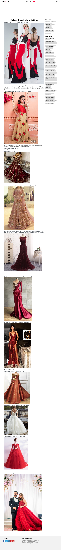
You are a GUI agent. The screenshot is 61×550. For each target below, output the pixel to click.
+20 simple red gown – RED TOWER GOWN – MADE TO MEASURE (16, 22)
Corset (53, 24)
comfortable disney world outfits (50, 43)
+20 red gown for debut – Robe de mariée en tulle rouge (14, 436)
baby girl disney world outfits (50, 41)
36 (20, 533)
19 (28, 532)
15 (23, 532)
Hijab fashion (48, 87)
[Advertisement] (30, 10)
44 (31, 533)
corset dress (48, 45)
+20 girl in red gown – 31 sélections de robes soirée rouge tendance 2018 (18, 322)
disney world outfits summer (50, 70)
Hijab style (48, 90)
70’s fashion (48, 21)
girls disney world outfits (50, 84)
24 (35, 532)
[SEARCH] (58, 2)
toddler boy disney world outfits (51, 100)
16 (24, 532)
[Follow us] (56, 2)
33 (16, 533)
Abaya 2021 (52, 38)
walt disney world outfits (50, 103)
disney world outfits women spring (50, 78)
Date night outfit (48, 27)
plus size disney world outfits (50, 96)
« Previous (5, 532)
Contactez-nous (33, 548)
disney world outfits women (50, 75)
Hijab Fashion (48, 30)
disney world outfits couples (50, 58)
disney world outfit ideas (50, 53)
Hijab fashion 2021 (49, 88)
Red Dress (51, 31)
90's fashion (54, 21)
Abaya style (48, 39)
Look (30, 1)
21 (31, 532)
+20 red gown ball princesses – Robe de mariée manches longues (16, 405)
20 (29, 532)
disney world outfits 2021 (50, 55)
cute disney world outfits (50, 52)
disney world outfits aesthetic (50, 56)
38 (23, 533)
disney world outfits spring (50, 69)
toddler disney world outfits (50, 101)
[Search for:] (49, 539)
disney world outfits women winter (50, 83)
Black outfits (48, 24)
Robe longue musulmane (50, 97)
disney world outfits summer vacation (50, 72)
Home (27, 1)
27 (39, 532)
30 (43, 532)
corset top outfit (48, 50)
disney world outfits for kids (50, 63)
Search (57, 539)
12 (19, 532)
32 (15, 533)
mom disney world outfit (50, 93)
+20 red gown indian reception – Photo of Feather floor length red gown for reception (20, 473)
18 (27, 532)
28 (40, 532)
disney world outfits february (50, 62)
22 (32, 532)
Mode (34, 1)
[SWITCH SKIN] (59, 2)
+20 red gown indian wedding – (10, 151)
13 (20, 532)
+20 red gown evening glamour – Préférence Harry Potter (15, 371)
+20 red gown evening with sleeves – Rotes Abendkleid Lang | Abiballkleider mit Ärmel (20, 276)
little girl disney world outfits (50, 91)
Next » (34, 533)
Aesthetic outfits (48, 23)
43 (30, 533)
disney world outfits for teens (50, 67)
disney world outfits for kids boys (50, 66)
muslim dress (48, 94)
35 (19, 533)
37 (22, 533)
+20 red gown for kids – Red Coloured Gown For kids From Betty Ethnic (17, 91)
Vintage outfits (48, 33)
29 (42, 532)
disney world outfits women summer (50, 80)
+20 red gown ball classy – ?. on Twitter (11, 148)
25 (36, 532)
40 (26, 533)
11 (18, 532)
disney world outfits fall (49, 59)
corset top (48, 49)
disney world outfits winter (50, 74)
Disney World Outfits (49, 28)
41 (27, 533)
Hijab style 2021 (53, 90)
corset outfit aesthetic (49, 46)
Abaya (47, 38)
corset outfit (54, 45)
